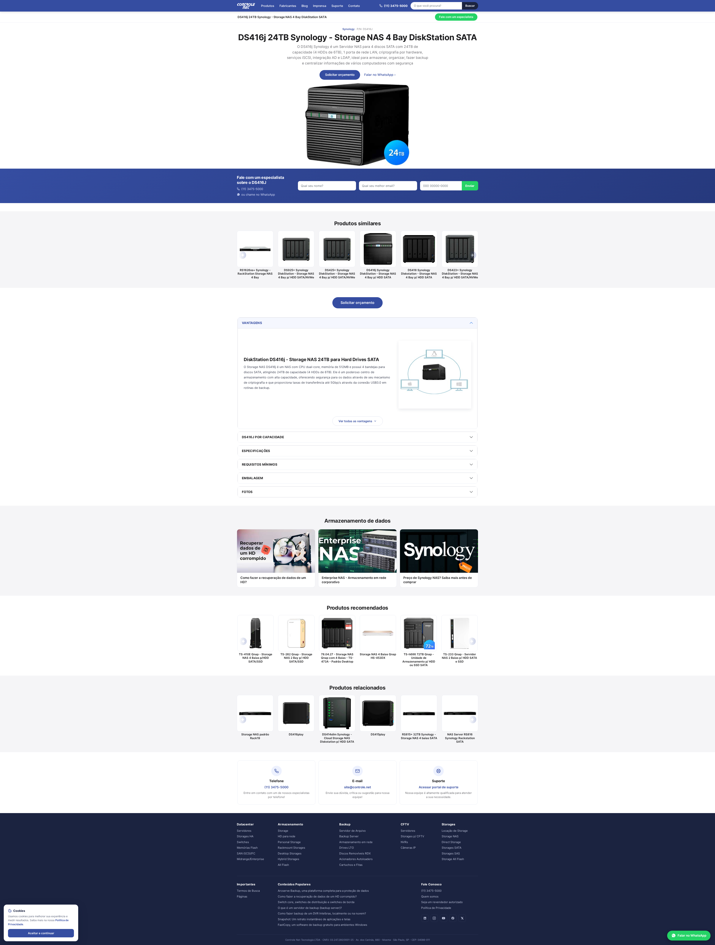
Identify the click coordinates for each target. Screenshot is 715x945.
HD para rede (286, 836)
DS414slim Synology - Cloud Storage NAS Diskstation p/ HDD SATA (337, 738)
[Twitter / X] (462, 918)
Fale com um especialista (456, 17)
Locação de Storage (455, 830)
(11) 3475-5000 (276, 787)
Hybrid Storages (288, 859)
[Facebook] (453, 918)
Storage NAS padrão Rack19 (255, 736)
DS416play (296, 734)
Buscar (470, 5)
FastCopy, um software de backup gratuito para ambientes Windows (322, 925)
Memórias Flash (247, 847)
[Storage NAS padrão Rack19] (255, 713)
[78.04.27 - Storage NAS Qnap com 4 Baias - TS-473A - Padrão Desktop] (337, 633)
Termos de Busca (248, 890)
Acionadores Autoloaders (356, 859)
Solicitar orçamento (340, 75)
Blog (304, 6)
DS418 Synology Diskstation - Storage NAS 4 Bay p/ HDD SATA (419, 273)
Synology (348, 29)
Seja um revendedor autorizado (442, 902)
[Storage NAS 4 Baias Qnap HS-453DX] (378, 633)
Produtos (267, 6)
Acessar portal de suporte (438, 787)
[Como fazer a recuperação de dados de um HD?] (276, 551)
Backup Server (349, 836)
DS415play (378, 734)
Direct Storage (451, 842)
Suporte (337, 6)
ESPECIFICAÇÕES (256, 451)
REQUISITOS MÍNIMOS (259, 464)
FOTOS (247, 492)
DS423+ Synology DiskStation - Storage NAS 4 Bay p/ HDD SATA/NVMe (460, 273)
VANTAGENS (252, 323)
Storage (283, 830)
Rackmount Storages (291, 847)
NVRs (404, 842)
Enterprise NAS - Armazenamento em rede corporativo (354, 580)
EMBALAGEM (252, 478)
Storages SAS (451, 853)
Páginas (242, 896)
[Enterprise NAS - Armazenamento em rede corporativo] (357, 551)
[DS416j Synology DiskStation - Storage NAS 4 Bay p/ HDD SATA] (378, 249)
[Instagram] (434, 918)
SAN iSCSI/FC (246, 853)
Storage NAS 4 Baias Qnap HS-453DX (378, 656)
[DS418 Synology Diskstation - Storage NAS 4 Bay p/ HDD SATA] (419, 249)
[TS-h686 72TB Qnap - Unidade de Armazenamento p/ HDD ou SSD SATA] (419, 633)
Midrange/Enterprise (250, 859)
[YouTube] (443, 918)
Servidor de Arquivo (352, 830)
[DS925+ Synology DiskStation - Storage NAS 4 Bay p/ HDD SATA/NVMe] (296, 249)
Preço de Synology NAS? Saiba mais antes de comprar (437, 580)
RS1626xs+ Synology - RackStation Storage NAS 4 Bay (255, 273)
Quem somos (429, 896)
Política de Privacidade (436, 908)
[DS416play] (296, 713)
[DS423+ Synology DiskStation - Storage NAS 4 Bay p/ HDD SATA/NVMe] (460, 249)
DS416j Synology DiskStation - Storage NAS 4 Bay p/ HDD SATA (378, 273)
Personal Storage (289, 842)
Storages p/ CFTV (412, 836)
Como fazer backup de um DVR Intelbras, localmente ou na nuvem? (322, 913)
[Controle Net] (246, 6)
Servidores (244, 830)
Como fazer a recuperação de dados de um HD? (273, 580)
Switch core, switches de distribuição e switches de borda (316, 902)
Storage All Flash (453, 859)
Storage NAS (450, 836)
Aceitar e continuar (41, 933)
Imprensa (319, 6)
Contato (354, 6)
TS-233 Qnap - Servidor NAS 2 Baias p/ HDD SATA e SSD (459, 657)
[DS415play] (378, 713)
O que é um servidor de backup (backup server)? (310, 908)
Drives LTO (346, 847)
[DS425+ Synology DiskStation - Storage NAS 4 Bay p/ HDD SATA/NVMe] (337, 249)
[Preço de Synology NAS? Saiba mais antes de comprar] (439, 551)
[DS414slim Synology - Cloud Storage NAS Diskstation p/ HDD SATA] (337, 713)
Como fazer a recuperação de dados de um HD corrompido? (317, 896)
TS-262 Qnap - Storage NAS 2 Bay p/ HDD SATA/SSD (296, 657)
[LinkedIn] (425, 918)
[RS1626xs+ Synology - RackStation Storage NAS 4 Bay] (255, 249)
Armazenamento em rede (356, 842)
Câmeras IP (408, 847)
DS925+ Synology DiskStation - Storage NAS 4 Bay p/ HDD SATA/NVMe (296, 273)
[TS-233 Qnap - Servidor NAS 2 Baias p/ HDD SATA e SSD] (459, 633)
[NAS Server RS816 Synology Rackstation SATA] (460, 713)
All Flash (283, 865)
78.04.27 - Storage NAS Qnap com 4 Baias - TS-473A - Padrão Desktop (337, 657)
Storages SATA (451, 847)
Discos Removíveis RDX (355, 853)
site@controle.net (357, 787)
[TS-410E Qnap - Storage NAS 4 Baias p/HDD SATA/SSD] (255, 633)
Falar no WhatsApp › (379, 75)
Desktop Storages (289, 853)
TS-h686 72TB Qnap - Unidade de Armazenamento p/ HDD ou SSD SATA (418, 659)
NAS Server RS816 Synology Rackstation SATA (460, 738)
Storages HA (245, 836)
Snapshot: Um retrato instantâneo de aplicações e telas (314, 919)
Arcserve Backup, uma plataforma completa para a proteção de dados (323, 890)
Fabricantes (287, 6)
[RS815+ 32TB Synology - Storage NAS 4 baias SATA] (419, 713)
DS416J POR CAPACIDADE (263, 437)
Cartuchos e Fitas (351, 865)
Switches (243, 842)
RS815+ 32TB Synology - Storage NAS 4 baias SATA (419, 736)
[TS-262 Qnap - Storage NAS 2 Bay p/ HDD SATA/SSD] (296, 633)
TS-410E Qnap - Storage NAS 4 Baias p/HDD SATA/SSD (255, 657)
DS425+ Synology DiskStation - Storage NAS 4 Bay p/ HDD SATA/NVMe (337, 273)
